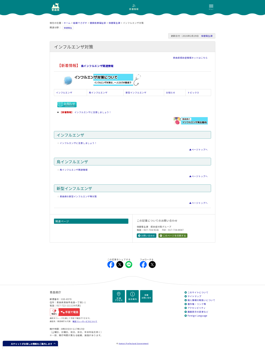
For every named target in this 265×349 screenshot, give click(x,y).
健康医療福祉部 (98, 22)
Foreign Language (197, 315)
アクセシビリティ (197, 307)
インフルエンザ (64, 92)
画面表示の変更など (198, 311)
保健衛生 (68, 27)
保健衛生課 (114, 22)
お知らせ (170, 92)
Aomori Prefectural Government (134, 343)
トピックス (193, 92)
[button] (30, 343)
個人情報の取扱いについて (201, 300)
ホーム (67, 22)
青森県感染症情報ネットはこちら (190, 57)
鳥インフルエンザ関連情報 (74, 169)
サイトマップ (195, 296)
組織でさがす (80, 22)
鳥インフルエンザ (98, 92)
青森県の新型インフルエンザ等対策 (78, 196)
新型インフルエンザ (136, 92)
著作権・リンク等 (197, 304)
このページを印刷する (174, 235)
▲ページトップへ (198, 149)
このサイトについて (198, 292)
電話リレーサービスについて (84, 321)
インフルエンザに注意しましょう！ (78, 143)
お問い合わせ (148, 235)
